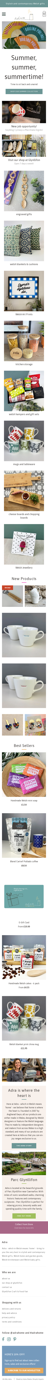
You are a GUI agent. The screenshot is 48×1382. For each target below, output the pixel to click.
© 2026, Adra (7, 1379)
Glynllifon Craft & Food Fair (15, 1291)
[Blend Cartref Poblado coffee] (24, 835)
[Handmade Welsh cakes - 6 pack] (24, 957)
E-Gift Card (24, 922)
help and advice (9, 1313)
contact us (7, 1287)
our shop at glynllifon (12, 1283)
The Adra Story (24, 1146)
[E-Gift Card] (24, 896)
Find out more (24, 1216)
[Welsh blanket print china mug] (24, 1018)
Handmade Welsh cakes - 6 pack (24, 983)
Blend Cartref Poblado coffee (24, 861)
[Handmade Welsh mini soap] (24, 774)
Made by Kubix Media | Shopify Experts (30, 1379)
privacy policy (8, 1317)
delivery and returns (11, 1309)
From (24, 926)
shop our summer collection (24, 91)
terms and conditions (12, 1322)
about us (6, 1278)
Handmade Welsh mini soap (24, 800)
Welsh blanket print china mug (24, 1044)
